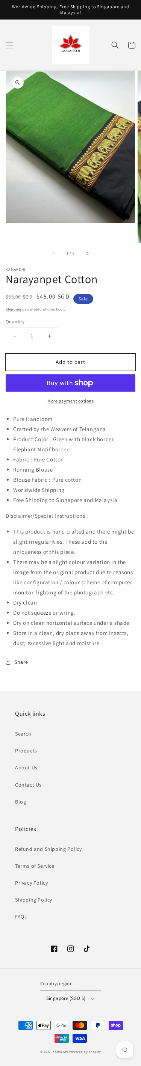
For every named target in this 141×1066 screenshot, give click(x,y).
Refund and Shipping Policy (48, 849)
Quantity (15, 321)
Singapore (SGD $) (66, 998)
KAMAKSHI (61, 1051)
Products (26, 750)
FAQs (21, 916)
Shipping (13, 309)
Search (23, 733)
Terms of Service (35, 865)
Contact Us (28, 784)
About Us (26, 767)
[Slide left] (53, 253)
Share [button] (21, 662)
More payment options (70, 401)
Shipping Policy (33, 899)
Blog (20, 801)
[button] (9, 45)
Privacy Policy (31, 882)
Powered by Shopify (85, 1051)
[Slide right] (87, 253)
